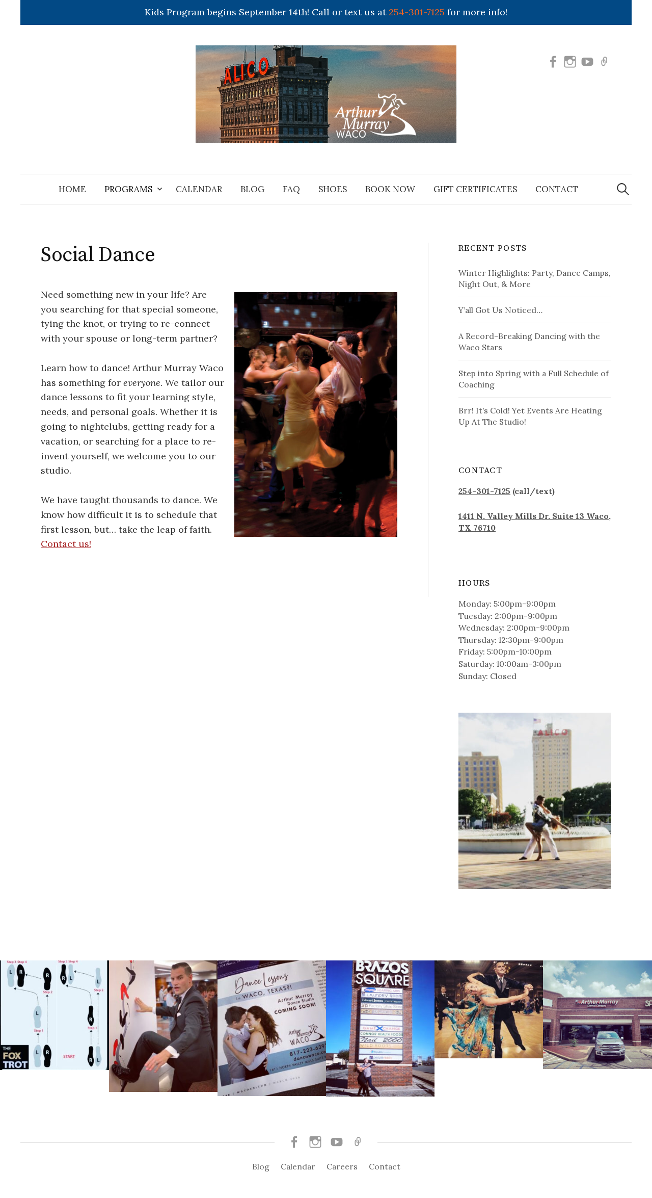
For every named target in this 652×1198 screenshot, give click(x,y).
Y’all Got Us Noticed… (500, 310)
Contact (556, 189)
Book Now (390, 189)
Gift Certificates (475, 189)
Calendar (199, 189)
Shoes (332, 189)
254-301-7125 (417, 12)
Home (72, 189)
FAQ (291, 189)
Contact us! (66, 544)
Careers (342, 1166)
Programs (128, 189)
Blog (252, 189)
